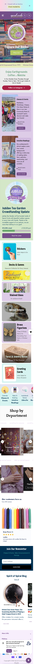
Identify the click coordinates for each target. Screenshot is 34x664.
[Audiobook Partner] (25, 390)
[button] (3, 15)
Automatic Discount (16, 9)
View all (16, 580)
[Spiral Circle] (16, 15)
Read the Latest (16, 236)
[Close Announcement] (29, 5)
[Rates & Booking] (15, 390)
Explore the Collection (16, 451)
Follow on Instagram (15, 88)
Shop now (16, 53)
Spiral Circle (18, 661)
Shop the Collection (16, 489)
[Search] (25, 15)
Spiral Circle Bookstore (21, 123)
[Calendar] (5, 390)
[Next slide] (30, 441)
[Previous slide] (2, 441)
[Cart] (29, 15)
